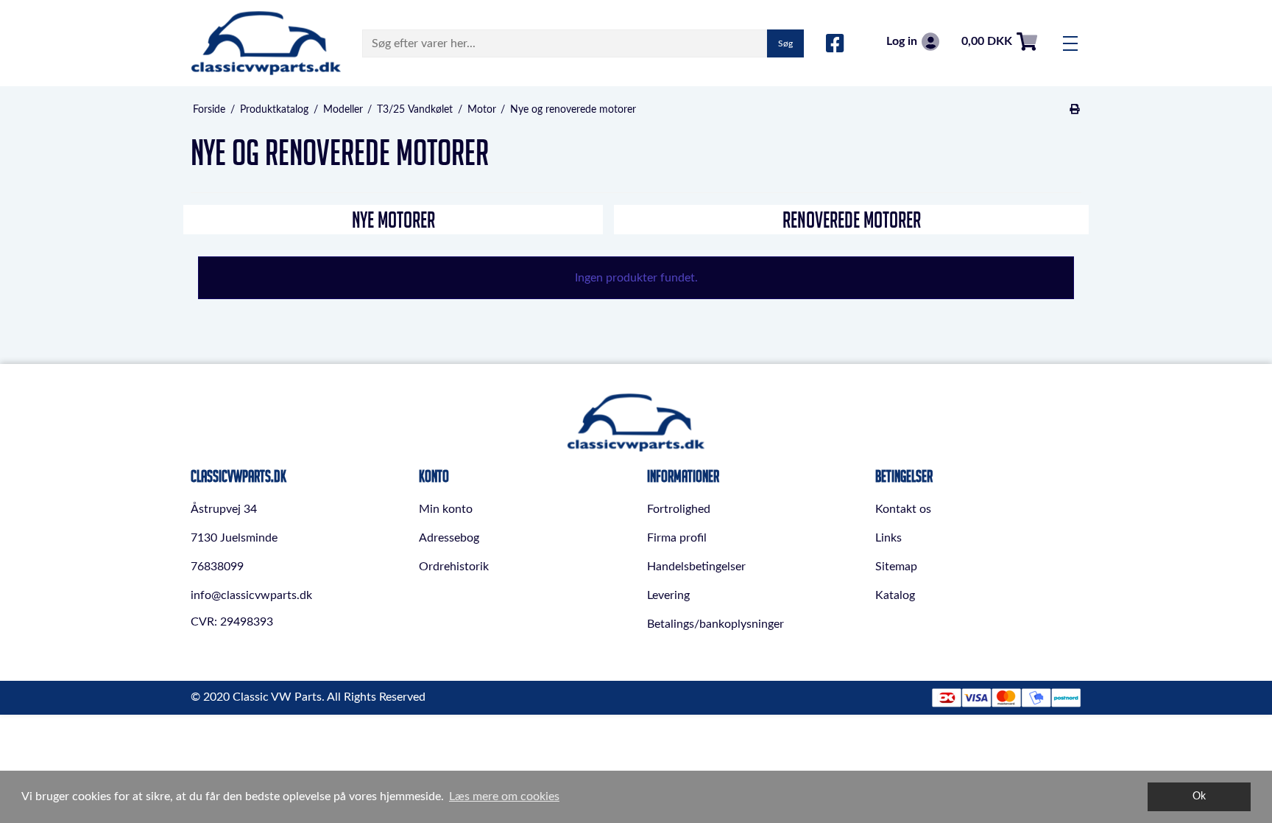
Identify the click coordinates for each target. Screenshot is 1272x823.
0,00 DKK (986, 41)
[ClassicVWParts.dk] (266, 43)
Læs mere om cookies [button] (504, 796)
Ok (1199, 796)
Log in (901, 41)
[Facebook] (835, 44)
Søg (785, 43)
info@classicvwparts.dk (251, 595)
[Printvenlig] (1075, 110)
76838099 (217, 566)
